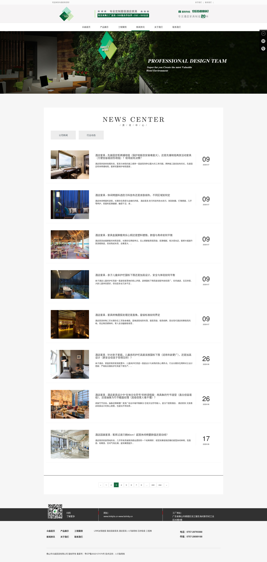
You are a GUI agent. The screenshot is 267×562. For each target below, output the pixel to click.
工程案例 (122, 26)
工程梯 (149, 530)
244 (160, 485)
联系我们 (208, 2)
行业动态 (91, 135)
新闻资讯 (140, 26)
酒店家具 (123, 530)
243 (153, 485)
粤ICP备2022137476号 (95, 553)
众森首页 (86, 26)
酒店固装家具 (112, 530)
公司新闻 (63, 135)
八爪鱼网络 (132, 530)
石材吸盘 (141, 530)
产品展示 (104, 26)
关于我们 (198, 2)
